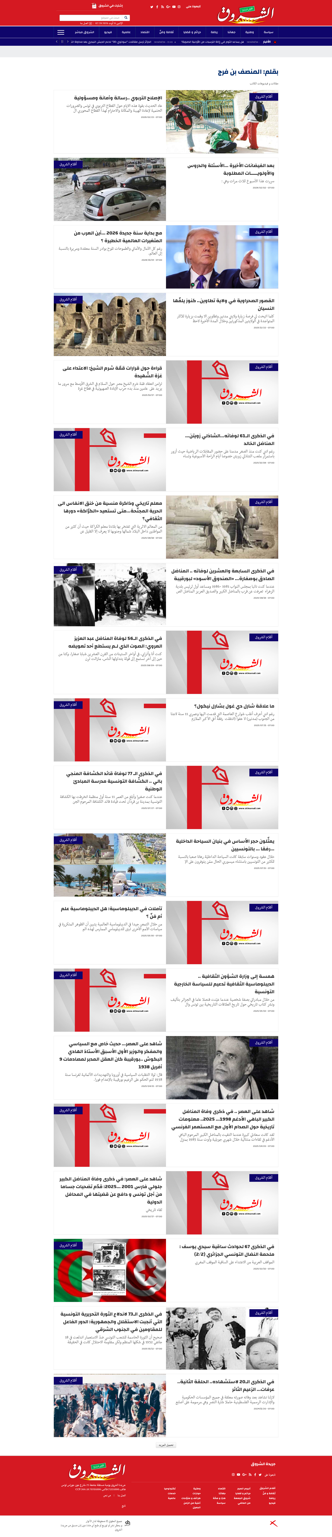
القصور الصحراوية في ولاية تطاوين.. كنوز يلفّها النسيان (223, 304)
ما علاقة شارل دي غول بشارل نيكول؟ (234, 706)
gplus (168, 7)
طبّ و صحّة (219, 1498)
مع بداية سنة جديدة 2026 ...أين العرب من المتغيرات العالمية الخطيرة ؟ (118, 237)
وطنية (249, 32)
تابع (124, 1506)
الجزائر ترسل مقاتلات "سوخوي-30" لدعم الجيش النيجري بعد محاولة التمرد (169, 41)
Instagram (179, 7)
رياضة (214, 32)
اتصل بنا (84, 23)
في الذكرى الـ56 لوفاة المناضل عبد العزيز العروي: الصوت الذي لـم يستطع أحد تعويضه (115, 642)
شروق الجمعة (242, 1498)
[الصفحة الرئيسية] (247, 11)
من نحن (107, 1495)
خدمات (172, 1493)
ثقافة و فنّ (269, 1493)
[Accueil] (96, 1470)
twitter (152, 7)
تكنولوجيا (170, 1488)
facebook (157, 7)
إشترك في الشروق (111, 5)
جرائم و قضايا (192, 32)
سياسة (268, 32)
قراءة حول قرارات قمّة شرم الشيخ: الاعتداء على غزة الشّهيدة (112, 372)
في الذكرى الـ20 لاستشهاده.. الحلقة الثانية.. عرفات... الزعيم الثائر (225, 1385)
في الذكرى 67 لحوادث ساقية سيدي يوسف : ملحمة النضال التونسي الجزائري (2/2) (226, 1250)
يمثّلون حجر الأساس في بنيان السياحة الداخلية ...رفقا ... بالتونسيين (225, 845)
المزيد (60, 32)
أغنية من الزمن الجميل (192, 1505)
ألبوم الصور (244, 1488)
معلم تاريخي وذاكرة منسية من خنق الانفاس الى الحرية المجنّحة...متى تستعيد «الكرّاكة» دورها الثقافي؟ (110, 511)
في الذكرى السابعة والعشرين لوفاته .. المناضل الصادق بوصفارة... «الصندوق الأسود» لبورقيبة (222, 574)
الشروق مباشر (84, 32)
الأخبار (267, 42)
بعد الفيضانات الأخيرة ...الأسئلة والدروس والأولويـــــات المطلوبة (230, 169)
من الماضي (244, 1503)
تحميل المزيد (166, 1445)
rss (162, 7)
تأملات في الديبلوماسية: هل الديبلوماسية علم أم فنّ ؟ (111, 912)
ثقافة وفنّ (166, 32)
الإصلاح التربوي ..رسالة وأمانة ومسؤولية (118, 97)
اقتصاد (144, 32)
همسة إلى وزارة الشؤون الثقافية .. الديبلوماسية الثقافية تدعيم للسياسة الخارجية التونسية (224, 984)
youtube (174, 7)
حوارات (197, 1493)
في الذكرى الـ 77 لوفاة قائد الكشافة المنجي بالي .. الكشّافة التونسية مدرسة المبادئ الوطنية (114, 781)
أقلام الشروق (263, 97)
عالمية (126, 32)
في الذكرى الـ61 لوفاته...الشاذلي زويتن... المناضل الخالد (229, 439)
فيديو (108, 32)
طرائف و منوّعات (191, 1498)
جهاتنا (232, 32)
